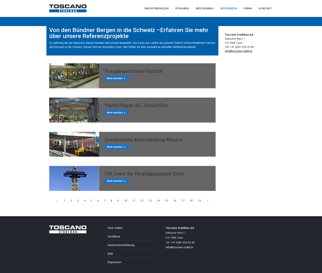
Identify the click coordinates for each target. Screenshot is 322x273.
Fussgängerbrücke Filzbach (133, 71)
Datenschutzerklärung (121, 245)
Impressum (114, 262)
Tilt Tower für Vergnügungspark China (144, 174)
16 (174, 200)
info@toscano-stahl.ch (238, 51)
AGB (110, 253)
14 (158, 200)
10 (125, 200)
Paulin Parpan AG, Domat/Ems (136, 105)
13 (150, 200)
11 (133, 200)
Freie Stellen (115, 228)
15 (166, 200)
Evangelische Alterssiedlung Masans (143, 139)
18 (191, 200)
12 (142, 200)
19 (199, 200)
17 (182, 200)
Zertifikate (114, 236)
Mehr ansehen (115, 78)
